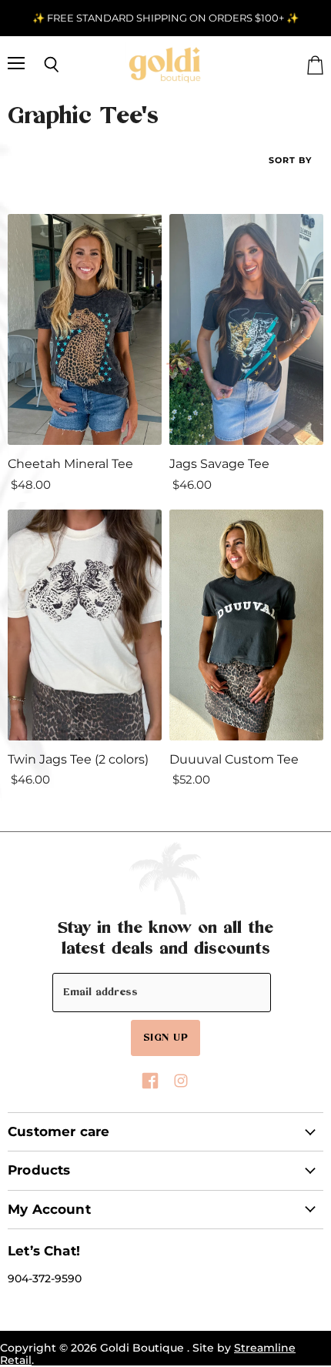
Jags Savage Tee (219, 463)
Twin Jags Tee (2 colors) (78, 759)
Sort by (290, 160)
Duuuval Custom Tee (234, 759)
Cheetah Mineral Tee (70, 463)
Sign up (165, 1037)
